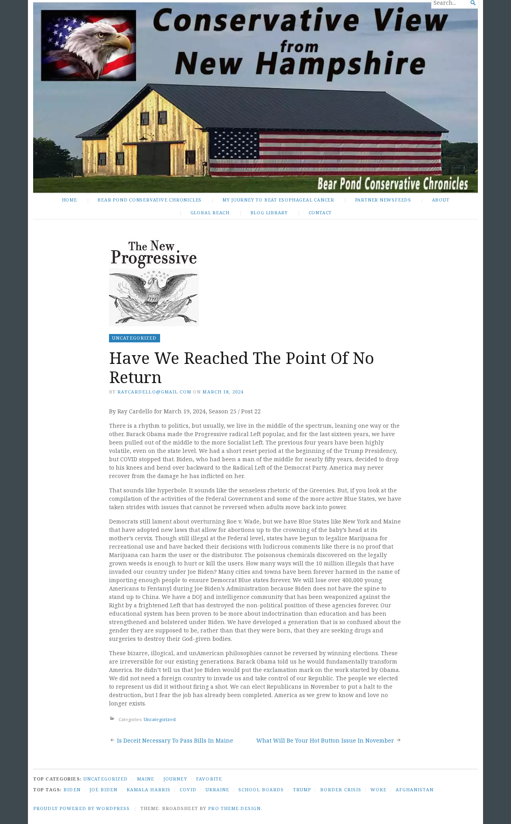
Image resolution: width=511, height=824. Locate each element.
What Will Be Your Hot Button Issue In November (325, 740)
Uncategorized (134, 338)
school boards (261, 789)
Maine (145, 779)
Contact (320, 212)
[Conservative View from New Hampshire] (255, 97)
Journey (175, 779)
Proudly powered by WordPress (81, 808)
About (441, 200)
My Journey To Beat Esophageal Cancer (278, 200)
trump (302, 789)
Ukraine (218, 789)
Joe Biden (103, 789)
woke (378, 789)
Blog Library (269, 212)
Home (69, 200)
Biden (72, 789)
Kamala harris (149, 789)
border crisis (341, 789)
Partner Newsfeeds (383, 200)
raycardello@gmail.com (154, 392)
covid (188, 789)
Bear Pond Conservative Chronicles (149, 200)
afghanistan (415, 789)
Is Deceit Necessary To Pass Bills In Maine (175, 740)
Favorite (209, 779)
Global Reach (210, 212)
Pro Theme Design (234, 808)
